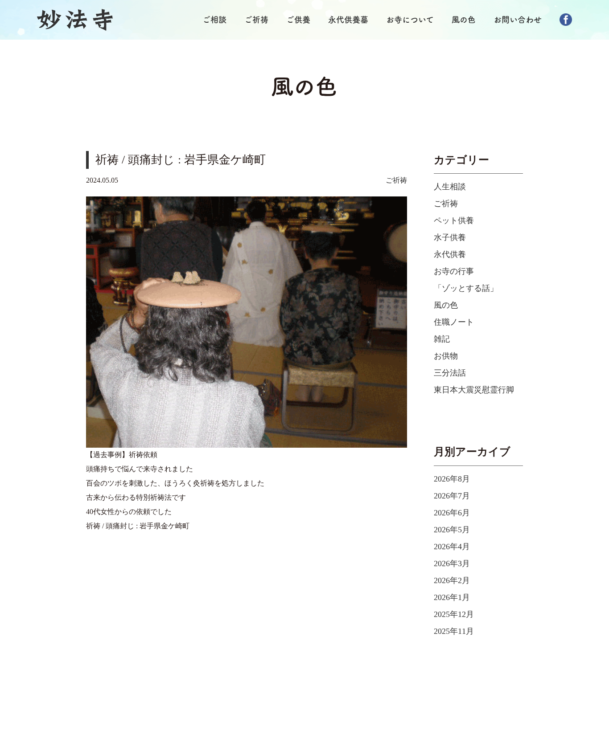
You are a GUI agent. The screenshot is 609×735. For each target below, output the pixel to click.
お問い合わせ (518, 20)
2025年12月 (454, 614)
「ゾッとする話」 (466, 288)
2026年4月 (452, 546)
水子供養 (450, 237)
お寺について (410, 20)
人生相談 (450, 186)
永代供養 (450, 254)
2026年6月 (452, 512)
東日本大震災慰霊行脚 (474, 389)
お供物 (446, 355)
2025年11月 (454, 631)
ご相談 (214, 20)
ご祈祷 (256, 20)
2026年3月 (452, 563)
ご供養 (298, 20)
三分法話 (450, 372)
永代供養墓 (348, 20)
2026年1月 (452, 597)
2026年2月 (452, 580)
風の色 (464, 20)
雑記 (442, 339)
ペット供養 (454, 220)
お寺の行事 (454, 271)
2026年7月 (452, 495)
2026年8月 (452, 478)
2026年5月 (452, 529)
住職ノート (454, 322)
